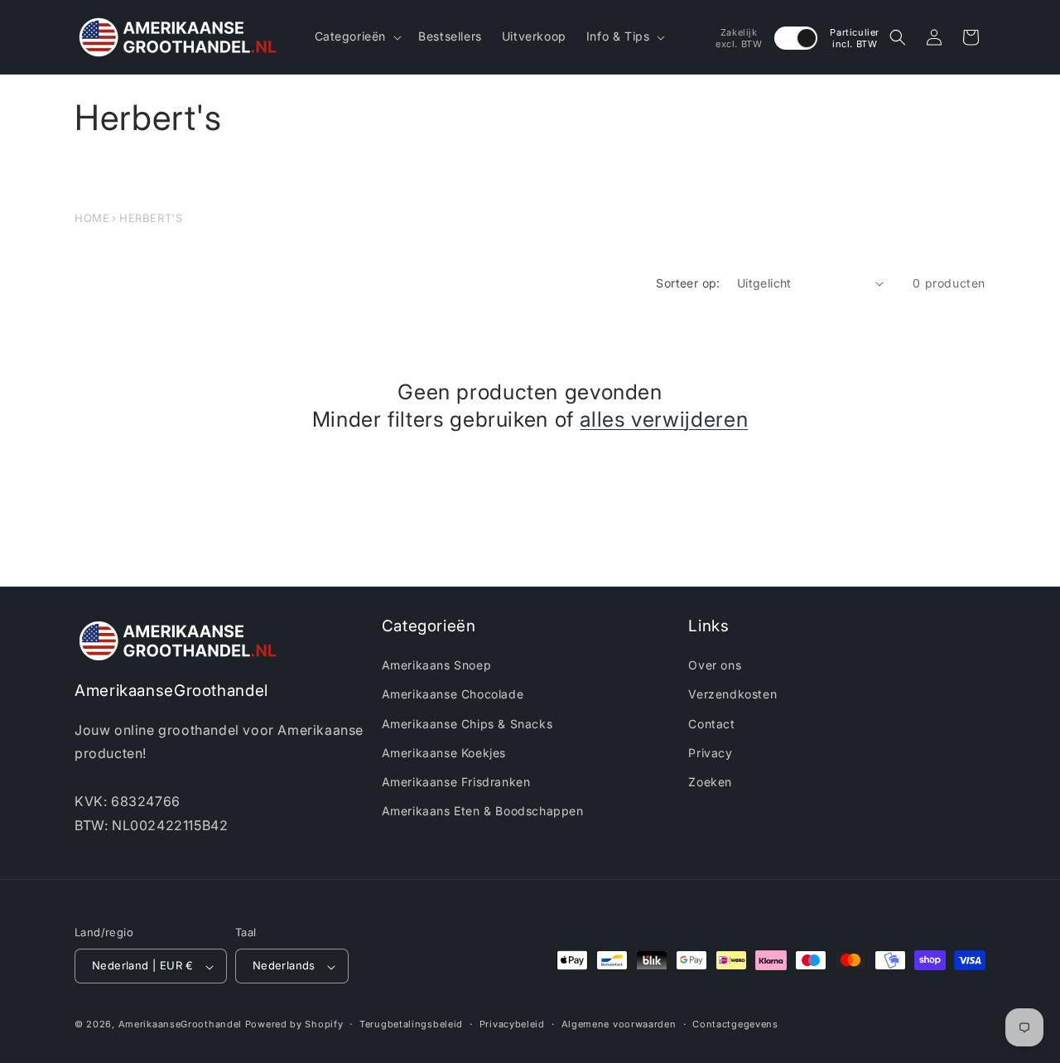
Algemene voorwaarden (619, 1024)
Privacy (710, 753)
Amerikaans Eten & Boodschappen (483, 811)
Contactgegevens (735, 1024)
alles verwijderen (664, 419)
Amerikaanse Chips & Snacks (467, 724)
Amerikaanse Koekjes (444, 753)
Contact (711, 724)
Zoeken (710, 782)
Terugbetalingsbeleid (411, 1024)
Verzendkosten (732, 695)
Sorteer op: (688, 283)
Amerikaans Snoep (437, 666)
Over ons (714, 666)
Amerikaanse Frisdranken (456, 782)
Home (92, 218)
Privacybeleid (512, 1024)
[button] (357, 36)
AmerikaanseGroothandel (180, 1025)
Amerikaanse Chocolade (453, 695)
